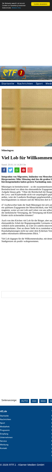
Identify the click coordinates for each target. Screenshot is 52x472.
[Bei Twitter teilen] (10, 172)
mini (34, 401)
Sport (39, 83)
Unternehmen (6, 437)
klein (43, 401)
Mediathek (5, 426)
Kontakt (3, 448)
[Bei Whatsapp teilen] (16, 172)
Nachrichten (25, 83)
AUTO (24, 401)
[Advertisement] (26, 37)
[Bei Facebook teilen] (3, 172)
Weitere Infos (16, 8)
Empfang (4, 434)
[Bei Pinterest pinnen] (23, 172)
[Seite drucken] (29, 172)
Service (3, 441)
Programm (5, 430)
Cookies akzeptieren (40, 4)
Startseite (7, 83)
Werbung (4, 444)
